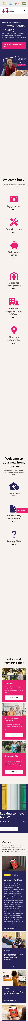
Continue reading (9, 928)
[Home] (8, 10)
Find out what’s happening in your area (13, 45)
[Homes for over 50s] (14, 746)
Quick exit (23, 510)
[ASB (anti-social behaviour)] (14, 674)
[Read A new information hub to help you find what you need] (14, 978)
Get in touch (14, 735)
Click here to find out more (9, 829)
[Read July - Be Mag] (14, 1012)
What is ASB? (14, 697)
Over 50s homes (14, 772)
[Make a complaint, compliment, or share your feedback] (14, 709)
